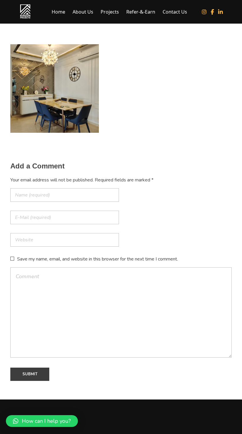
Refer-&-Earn (140, 12)
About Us (83, 12)
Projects (110, 12)
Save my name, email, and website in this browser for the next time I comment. (97, 259)
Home (58, 12)
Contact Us (175, 12)
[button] (42, 421)
